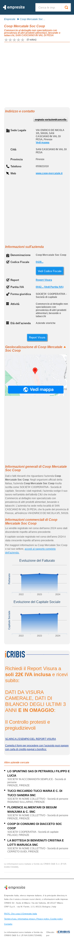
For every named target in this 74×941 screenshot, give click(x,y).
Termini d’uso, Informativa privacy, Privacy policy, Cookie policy (33, 919)
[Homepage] (14, 8)
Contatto (8, 924)
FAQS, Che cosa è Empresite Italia (20, 913)
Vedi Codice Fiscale (49, 271)
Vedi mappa (42, 142)
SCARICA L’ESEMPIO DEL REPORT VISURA (30, 739)
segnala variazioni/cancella (50, 119)
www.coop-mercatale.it (49, 173)
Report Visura (44, 279)
